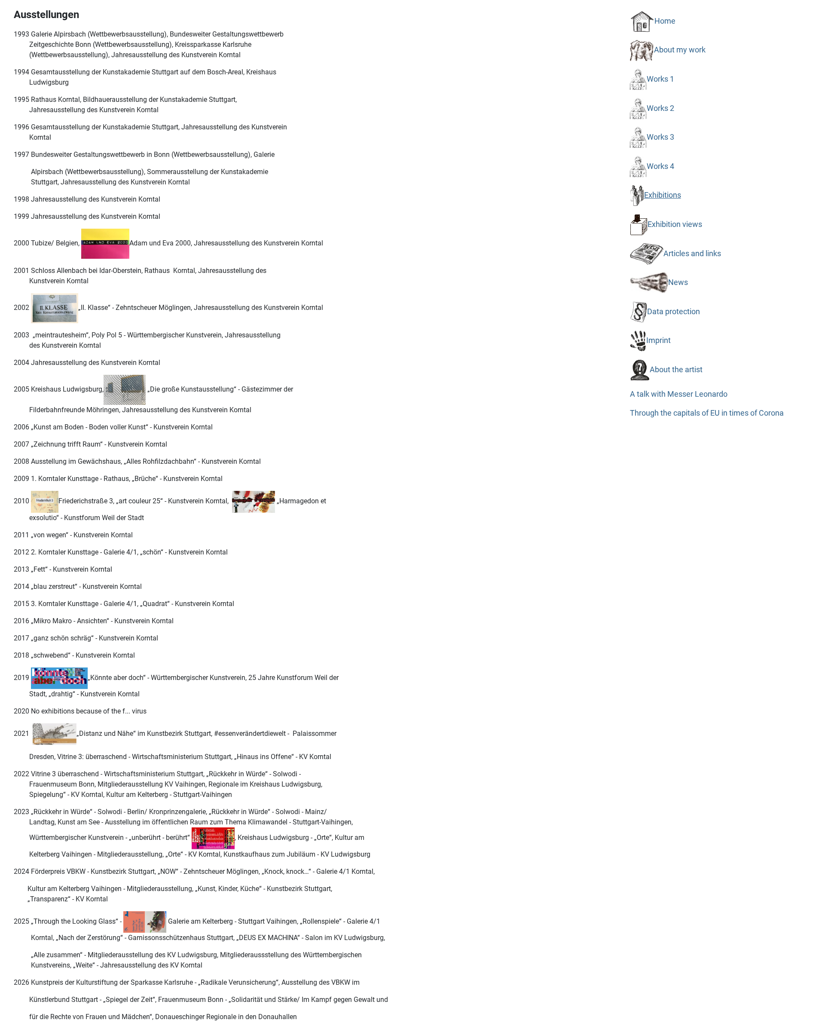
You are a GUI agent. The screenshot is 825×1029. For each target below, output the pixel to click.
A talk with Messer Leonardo (678, 394)
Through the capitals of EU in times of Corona (707, 413)
